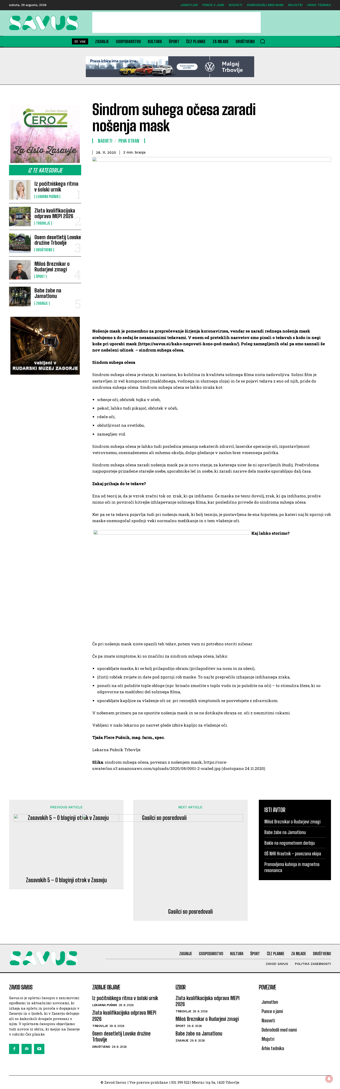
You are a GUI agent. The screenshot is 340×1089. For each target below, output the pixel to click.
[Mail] (27, 1049)
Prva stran (128, 140)
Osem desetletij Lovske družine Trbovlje (57, 240)
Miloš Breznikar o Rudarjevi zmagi (52, 267)
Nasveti (105, 140)
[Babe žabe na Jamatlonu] (20, 296)
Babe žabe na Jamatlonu (47, 293)
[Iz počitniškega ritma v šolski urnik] (20, 189)
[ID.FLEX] (170, 66)
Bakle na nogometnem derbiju (289, 843)
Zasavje (42, 303)
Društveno (44, 250)
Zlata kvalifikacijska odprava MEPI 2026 (54, 213)
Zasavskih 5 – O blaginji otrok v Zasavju (66, 880)
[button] (262, 41)
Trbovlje (43, 223)
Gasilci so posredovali (190, 911)
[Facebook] (14, 1049)
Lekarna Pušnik (47, 196)
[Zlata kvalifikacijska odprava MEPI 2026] (20, 216)
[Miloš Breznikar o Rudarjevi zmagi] (20, 269)
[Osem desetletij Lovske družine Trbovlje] (20, 243)
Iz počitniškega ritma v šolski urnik (56, 186)
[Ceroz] (45, 134)
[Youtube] (39, 1049)
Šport (40, 276)
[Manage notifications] (329, 1079)
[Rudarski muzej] (45, 346)
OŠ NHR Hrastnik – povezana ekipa (292, 853)
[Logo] (45, 23)
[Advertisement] (176, 22)
